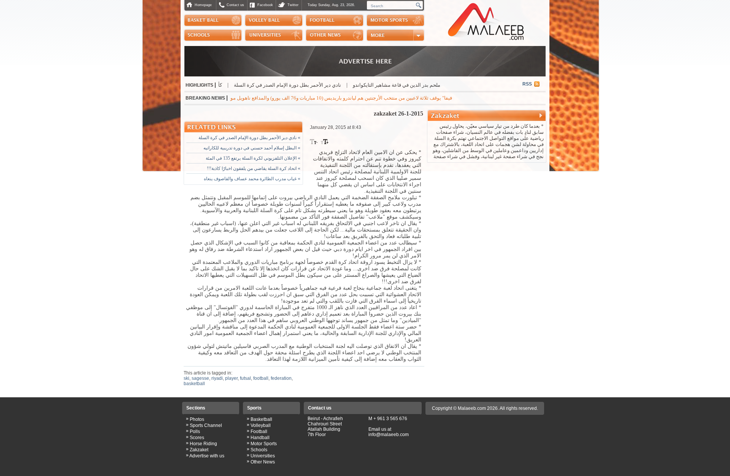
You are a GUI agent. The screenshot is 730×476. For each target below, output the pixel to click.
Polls (195, 431)
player (231, 378)
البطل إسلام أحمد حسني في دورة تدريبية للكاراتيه (251, 148)
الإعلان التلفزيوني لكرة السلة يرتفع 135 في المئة (253, 158)
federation (281, 378)
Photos (197, 419)
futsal (245, 378)
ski (186, 378)
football (260, 378)
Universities (263, 456)
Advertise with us (206, 456)
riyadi (217, 378)
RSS (527, 84)
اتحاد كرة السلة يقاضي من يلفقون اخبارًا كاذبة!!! (253, 168)
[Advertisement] (487, 214)
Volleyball (261, 425)
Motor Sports (264, 443)
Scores (197, 437)
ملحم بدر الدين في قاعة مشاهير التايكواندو (423, 85)
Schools (259, 449)
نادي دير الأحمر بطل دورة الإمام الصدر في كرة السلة (314, 85)
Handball (260, 437)
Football (259, 431)
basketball (194, 383)
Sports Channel (206, 425)
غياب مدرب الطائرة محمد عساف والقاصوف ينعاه (252, 178)
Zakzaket (199, 449)
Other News (263, 462)
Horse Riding (203, 443)
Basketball (261, 419)
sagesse (200, 378)
